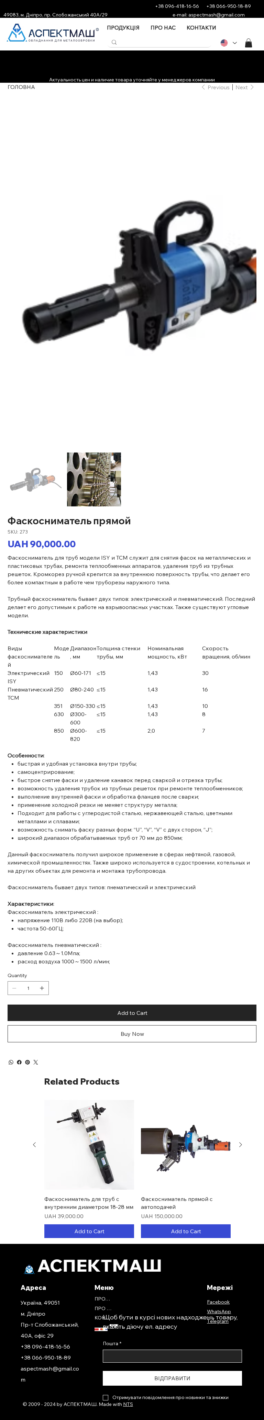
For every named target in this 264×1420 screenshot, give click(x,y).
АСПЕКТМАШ (100, 1118)
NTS (128, 1257)
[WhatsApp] (11, 915)
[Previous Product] (34, 998)
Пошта (112, 1196)
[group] (137, 1022)
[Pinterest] (27, 915)
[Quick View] (89, 998)
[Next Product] (240, 998)
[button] (248, 42)
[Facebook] (19, 915)
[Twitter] (35, 915)
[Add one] (42, 841)
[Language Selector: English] (228, 43)
